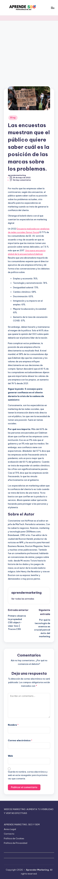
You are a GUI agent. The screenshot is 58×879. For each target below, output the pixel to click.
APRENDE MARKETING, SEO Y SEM (22, 824)
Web (10, 755)
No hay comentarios (22, 180)
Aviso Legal (10, 829)
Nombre (13, 724)
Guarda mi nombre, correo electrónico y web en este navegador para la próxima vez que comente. (28, 775)
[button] (22, 598)
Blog (13, 117)
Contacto (9, 833)
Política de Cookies (14, 838)
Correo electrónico (20, 740)
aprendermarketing (26, 592)
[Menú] (52, 8)
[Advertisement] (29, 51)
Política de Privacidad (15, 843)
